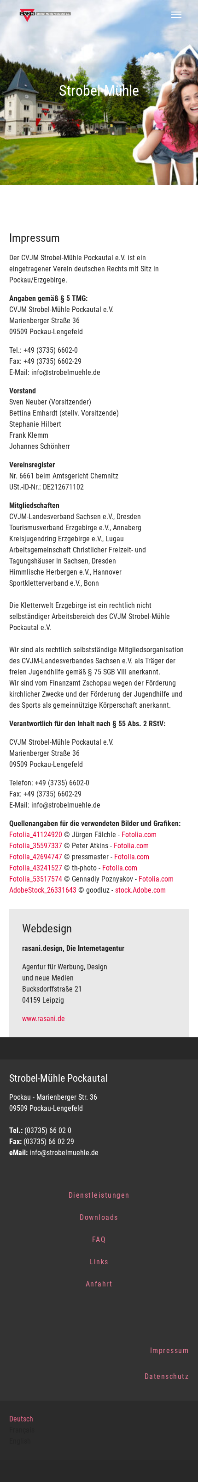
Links (99, 1261)
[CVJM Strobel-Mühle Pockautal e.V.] (47, 15)
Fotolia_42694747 (35, 856)
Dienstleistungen (99, 1195)
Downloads (99, 1217)
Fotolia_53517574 (35, 879)
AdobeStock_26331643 (42, 890)
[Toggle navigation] (176, 15)
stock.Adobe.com (140, 890)
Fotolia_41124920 (35, 834)
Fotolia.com (139, 834)
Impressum (169, 1350)
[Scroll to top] (178, 1462)
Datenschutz (167, 1376)
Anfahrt (99, 1284)
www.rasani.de (43, 1018)
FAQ (99, 1239)
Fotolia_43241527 (35, 867)
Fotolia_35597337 (35, 845)
